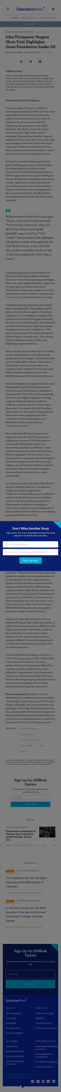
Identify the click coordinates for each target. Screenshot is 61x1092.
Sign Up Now (30, 560)
